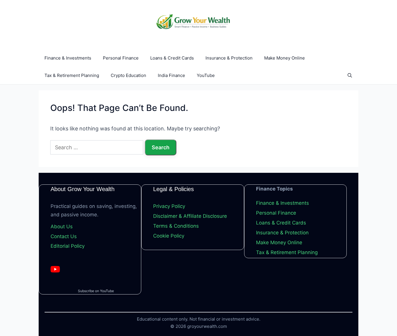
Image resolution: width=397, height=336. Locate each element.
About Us (62, 226)
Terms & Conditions (176, 226)
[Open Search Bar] (349, 75)
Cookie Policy (168, 236)
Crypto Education (128, 75)
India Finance (171, 75)
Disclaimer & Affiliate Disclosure (190, 216)
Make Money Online (284, 58)
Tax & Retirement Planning (71, 75)
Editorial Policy (68, 246)
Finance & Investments (67, 58)
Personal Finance (121, 58)
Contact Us (64, 236)
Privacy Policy (169, 206)
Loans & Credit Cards (172, 58)
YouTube (206, 75)
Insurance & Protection (229, 58)
